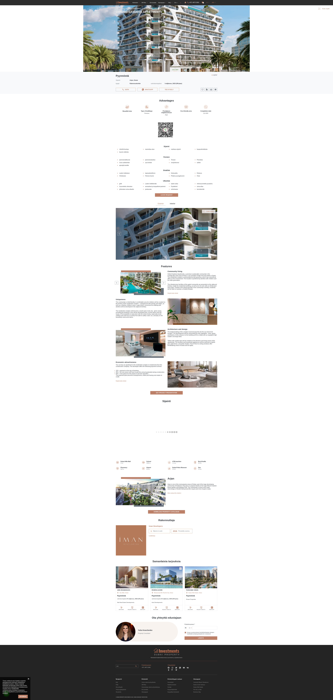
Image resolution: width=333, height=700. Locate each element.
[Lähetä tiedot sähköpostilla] (215, 89)
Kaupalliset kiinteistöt (173, 692)
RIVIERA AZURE (157, 590)
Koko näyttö (210, 211)
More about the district (174, 493)
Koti (117, 682)
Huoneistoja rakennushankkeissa (151, 687)
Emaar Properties (191, 599)
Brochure (121, 609)
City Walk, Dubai (123, 592)
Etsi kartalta (145, 689)
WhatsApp (149, 89)
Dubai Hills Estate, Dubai (195, 592)
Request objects (132, 609)
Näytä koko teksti (173, 293)
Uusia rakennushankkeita (148, 682)
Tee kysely (169, 89)
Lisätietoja (152, 536)
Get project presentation (166, 392)
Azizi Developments (157, 602)
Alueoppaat (145, 692)
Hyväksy (23, 696)
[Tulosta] (211, 89)
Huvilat (169, 687)
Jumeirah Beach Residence (200, 682)
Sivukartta (118, 692)
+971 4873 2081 (194, 2)
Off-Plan (144, 684)
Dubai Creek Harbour (199, 684)
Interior (172, 204)
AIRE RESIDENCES (123, 590)
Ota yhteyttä (119, 687)
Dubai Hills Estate (198, 687)
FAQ (117, 684)
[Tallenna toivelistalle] (146, 568)
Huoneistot (170, 682)
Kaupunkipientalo (172, 689)
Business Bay (197, 692)
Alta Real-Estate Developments (125, 602)
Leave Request (166, 195)
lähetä (201, 638)
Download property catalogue (166, 512)
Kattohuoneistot (172, 684)
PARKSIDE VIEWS (192, 590)
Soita (127, 89)
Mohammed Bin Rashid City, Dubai (163, 592)
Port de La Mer (197, 689)
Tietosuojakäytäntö (121, 689)
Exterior (161, 204)
